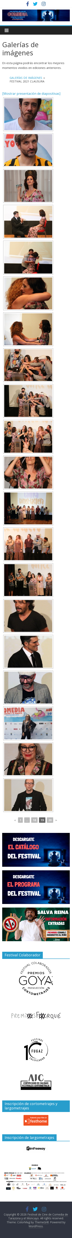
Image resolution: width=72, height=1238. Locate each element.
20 (50, 820)
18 (34, 820)
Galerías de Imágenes (26, 78)
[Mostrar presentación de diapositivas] (31, 93)
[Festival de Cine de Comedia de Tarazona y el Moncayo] (36, 12)
